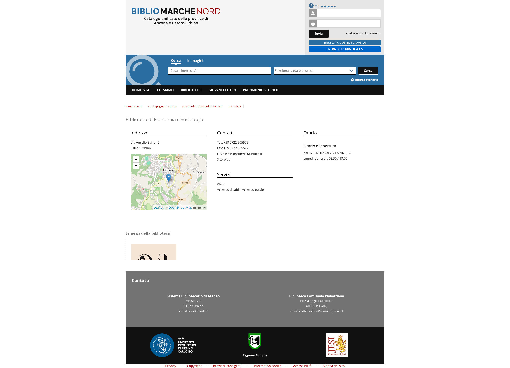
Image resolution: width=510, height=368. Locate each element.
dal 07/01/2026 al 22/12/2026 (324, 153)
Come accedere (325, 6)
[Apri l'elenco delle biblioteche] (351, 71)
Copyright (194, 366)
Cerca (176, 60)
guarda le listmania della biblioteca (202, 106)
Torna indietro (134, 106)
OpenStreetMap (180, 207)
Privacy (170, 366)
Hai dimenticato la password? (363, 33)
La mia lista (234, 106)
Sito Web (223, 159)
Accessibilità (302, 366)
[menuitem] (141, 90)
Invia (319, 33)
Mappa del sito (334, 366)
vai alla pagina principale (162, 106)
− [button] (136, 165)
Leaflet (159, 207)
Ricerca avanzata (366, 80)
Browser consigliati (227, 366)
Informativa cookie (267, 366)
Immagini (195, 60)
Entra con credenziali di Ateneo (345, 42)
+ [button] (136, 159)
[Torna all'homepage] (255, 16)
